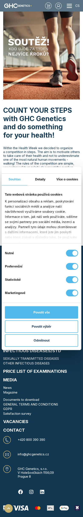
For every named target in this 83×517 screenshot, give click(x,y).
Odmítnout (42, 340)
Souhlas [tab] (15, 179)
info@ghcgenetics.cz (33, 454)
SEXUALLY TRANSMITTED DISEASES (31, 359)
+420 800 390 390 (31, 440)
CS (77, 6)
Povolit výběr (41, 326)
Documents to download (21, 400)
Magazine (10, 392)
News (7, 388)
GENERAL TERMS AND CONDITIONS (30, 404)
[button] (58, 6)
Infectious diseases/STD (32, 350)
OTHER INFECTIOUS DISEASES (26, 363)
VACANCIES (15, 421)
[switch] (72, 266)
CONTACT (14, 430)
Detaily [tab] (40, 179)
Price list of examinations (35, 371)
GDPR (7, 409)
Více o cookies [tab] (67, 179)
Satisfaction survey (17, 414)
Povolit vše (41, 312)
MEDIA (10, 379)
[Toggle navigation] (69, 6)
